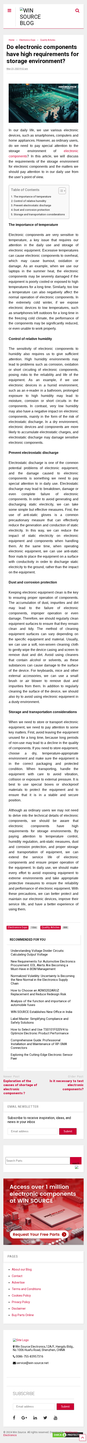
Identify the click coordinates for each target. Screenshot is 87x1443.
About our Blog (22, 1269)
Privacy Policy (21, 1302)
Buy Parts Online (23, 1315)
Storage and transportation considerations (39, 214)
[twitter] (45, 1417)
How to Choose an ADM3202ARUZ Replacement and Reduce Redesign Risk (38, 992)
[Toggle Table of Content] (60, 190)
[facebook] (14, 1417)
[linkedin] (35, 1417)
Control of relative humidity (30, 201)
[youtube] (55, 1417)
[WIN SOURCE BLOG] (35, 23)
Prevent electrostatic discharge (32, 205)
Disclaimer (19, 1308)
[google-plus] (24, 1417)
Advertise (18, 1282)
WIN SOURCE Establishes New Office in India (41, 1012)
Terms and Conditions (26, 1289)
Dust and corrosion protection (32, 209)
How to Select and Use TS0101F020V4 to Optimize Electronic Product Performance (40, 1031)
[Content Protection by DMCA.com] (68, 1436)
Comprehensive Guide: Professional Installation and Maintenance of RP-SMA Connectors (39, 1044)
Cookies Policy (21, 1295)
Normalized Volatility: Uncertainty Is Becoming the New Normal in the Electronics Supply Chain (43, 979)
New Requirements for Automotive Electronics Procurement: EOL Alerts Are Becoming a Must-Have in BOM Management (43, 965)
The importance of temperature (32, 196)
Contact (17, 1276)
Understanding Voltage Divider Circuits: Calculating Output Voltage (37, 952)
